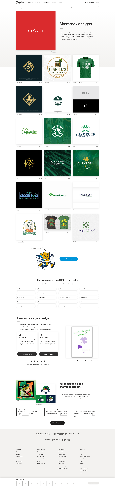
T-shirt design (61, 463)
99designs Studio (41, 463)
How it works (38, 2)
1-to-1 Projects (40, 454)
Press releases (19, 456)
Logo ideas (82, 463)
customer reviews (44, 364)
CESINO (68, 359)
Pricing (38, 461)
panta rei (19, 146)
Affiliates (82, 461)
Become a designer (84, 451)
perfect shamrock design (67, 39)
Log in (97, 2)
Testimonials (19, 461)
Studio (60, 2)
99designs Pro (40, 466)
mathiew (76, 210)
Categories (30, 2)
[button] (113, 479)
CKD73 (47, 146)
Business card (61, 454)
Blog (81, 454)
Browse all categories (63, 468)
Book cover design (62, 466)
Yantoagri (20, 178)
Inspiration (54, 2)
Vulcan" (47, 82)
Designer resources (84, 468)
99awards (82, 458)
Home (17, 8)
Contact (18, 454)
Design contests (40, 451)
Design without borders (85, 456)
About (17, 451)
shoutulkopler (76, 178)
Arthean (54, 51)
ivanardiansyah (40, 404)
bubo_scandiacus (21, 241)
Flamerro (20, 82)
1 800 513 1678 (90, 2)
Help (81, 473)
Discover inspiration (41, 458)
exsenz (47, 114)
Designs (28, 8)
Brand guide (61, 458)
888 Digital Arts (20, 400)
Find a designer (46, 2)
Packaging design (62, 461)
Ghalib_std (48, 210)
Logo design (61, 451)
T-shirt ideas (82, 466)
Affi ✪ (19, 210)
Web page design (62, 456)
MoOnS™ (48, 178)
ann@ (75, 146)
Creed (75, 114)
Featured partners (84, 470)
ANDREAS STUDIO (78, 82)
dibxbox (47, 232)
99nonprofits (19, 463)
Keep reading (25, 414)
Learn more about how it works (86, 361)
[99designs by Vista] (20, 2)
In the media (19, 458)
